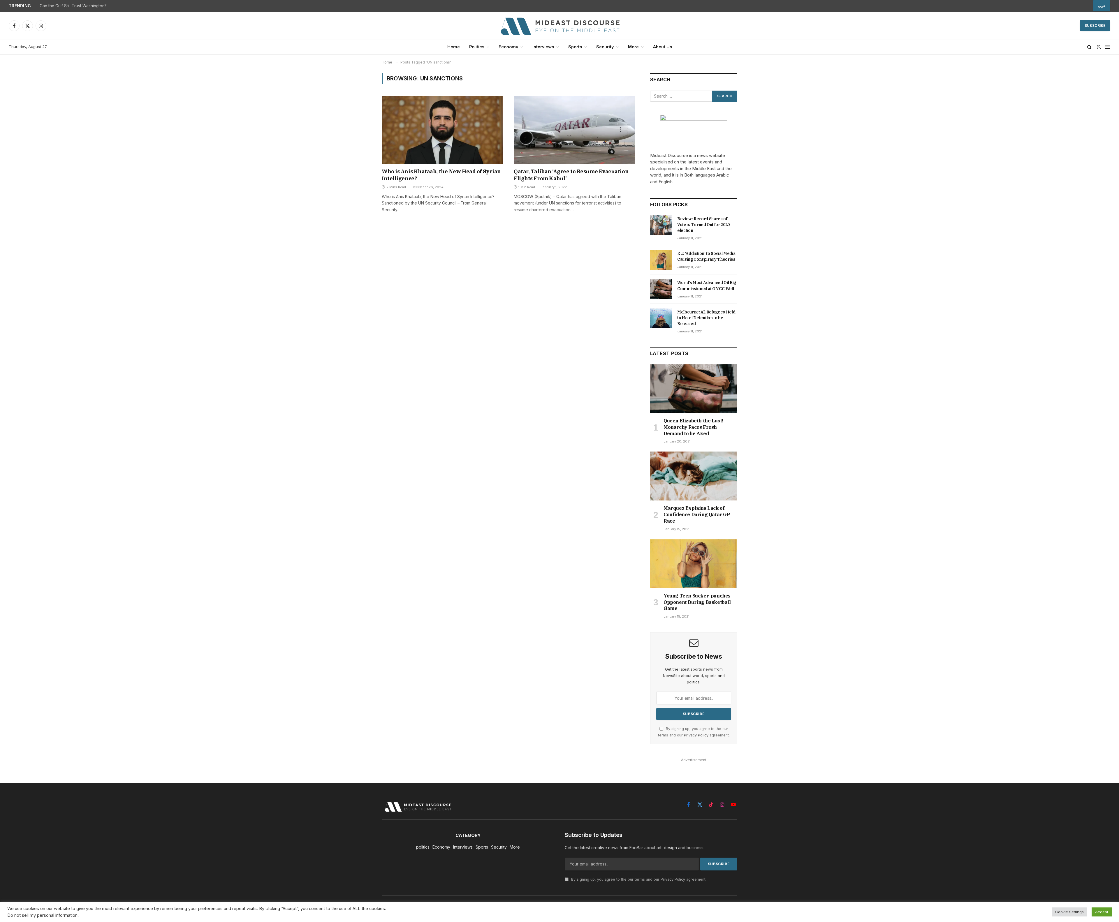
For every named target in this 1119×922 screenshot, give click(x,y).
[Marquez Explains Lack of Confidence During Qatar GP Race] (693, 476)
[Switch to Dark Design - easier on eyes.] (1098, 47)
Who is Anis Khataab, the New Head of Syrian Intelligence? (441, 175)
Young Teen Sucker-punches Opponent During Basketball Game (697, 602)
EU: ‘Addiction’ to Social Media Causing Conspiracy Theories (706, 256)
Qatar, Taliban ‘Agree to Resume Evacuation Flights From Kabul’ (571, 175)
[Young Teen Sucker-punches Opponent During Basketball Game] (693, 563)
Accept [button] (1101, 911)
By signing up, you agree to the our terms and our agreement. (638, 879)
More (633, 46)
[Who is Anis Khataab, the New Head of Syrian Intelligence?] (442, 130)
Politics (476, 46)
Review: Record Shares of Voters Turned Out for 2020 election (703, 224)
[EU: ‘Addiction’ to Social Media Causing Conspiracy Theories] (661, 260)
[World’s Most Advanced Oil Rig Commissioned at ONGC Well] (661, 289)
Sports (575, 46)
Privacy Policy (696, 735)
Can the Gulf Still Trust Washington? (73, 5)
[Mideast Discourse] (559, 26)
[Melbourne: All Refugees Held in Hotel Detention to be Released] (661, 318)
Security (605, 46)
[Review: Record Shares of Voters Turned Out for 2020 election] (661, 225)
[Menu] (1107, 47)
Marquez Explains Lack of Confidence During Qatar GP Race (697, 514)
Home (453, 46)
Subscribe (1095, 25)
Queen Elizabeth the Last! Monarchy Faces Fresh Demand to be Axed (693, 427)
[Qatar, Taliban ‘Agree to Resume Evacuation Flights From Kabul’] (574, 130)
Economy (508, 46)
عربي (1101, 6)
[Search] (1089, 47)
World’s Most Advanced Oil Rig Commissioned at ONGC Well (706, 285)
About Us (662, 46)
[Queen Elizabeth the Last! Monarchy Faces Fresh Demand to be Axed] (693, 388)
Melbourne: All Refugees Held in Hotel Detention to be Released (706, 317)
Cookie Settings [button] (1069, 911)
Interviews (543, 46)
